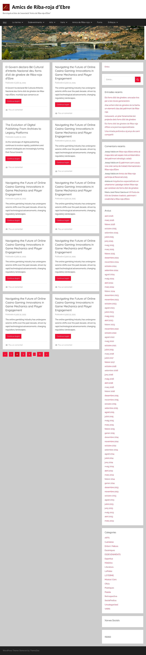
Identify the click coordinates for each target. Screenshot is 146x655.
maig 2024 (109, 278)
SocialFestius (110, 600)
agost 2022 (109, 337)
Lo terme (16, 22)
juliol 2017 (109, 358)
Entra (107, 67)
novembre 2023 (112, 299)
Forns (99, 22)
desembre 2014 (111, 437)
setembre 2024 (111, 270)
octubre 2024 (110, 266)
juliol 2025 (109, 237)
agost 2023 (109, 308)
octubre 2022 (110, 333)
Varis (62, 22)
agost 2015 (109, 412)
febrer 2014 (110, 479)
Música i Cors (110, 579)
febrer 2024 (110, 291)
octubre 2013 (110, 496)
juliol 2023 (109, 312)
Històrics (108, 563)
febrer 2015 (110, 429)
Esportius (109, 559)
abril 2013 (109, 516)
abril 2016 (109, 383)
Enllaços (111, 22)
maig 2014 (109, 466)
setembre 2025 (111, 233)
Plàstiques (109, 588)
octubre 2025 (110, 228)
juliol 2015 (109, 416)
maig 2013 (109, 512)
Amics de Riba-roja (81, 22)
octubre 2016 (110, 366)
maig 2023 (109, 316)
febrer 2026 (110, 224)
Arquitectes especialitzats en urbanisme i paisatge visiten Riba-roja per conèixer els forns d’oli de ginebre (122, 184)
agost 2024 (109, 274)
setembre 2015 (111, 408)
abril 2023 (109, 320)
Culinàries (109, 542)
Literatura (109, 567)
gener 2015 (110, 433)
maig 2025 (109, 245)
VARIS (107, 609)
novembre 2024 (112, 262)
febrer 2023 (110, 324)
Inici (5, 22)
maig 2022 (109, 341)
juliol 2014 (109, 458)
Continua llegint (13, 101)
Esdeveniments (35, 22)
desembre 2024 (112, 258)
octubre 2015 (110, 404)
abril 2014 (109, 471)
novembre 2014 (111, 441)
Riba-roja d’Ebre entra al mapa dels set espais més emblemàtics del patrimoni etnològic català (122, 155)
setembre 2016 (111, 370)
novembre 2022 (112, 329)
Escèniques (110, 550)
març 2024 (109, 287)
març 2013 (109, 521)
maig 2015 (109, 420)
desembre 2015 (111, 395)
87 (40, 354)
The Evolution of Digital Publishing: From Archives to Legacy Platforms (23, 128)
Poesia (108, 592)
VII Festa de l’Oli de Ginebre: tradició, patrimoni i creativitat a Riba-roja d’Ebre (122, 195)
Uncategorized (111, 604)
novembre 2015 (111, 400)
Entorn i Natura (111, 546)
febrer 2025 (110, 253)
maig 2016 (109, 379)
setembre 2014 (111, 450)
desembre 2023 (112, 295)
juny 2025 (109, 241)
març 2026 (109, 220)
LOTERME (109, 575)
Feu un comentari (16, 110)
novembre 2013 (111, 491)
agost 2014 (109, 454)
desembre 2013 (111, 487)
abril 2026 (109, 216)
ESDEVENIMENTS (113, 554)
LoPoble (108, 571)
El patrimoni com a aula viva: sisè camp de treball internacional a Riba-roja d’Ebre (122, 166)
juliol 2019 (109, 349)
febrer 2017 (110, 362)
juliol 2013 (109, 504)
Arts (51, 22)
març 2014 (109, 475)
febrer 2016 (110, 391)
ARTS (107, 538)
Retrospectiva (111, 596)
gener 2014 (110, 483)
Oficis (107, 584)
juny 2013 (109, 508)
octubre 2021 (110, 345)
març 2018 (109, 354)
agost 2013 (109, 500)
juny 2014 (109, 462)
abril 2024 (109, 283)
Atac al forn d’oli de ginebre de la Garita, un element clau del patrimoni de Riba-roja (122, 108)
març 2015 (109, 425)
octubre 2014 (110, 445)
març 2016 (109, 387)
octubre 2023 (110, 303)
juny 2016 (109, 374)
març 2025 (109, 249)
